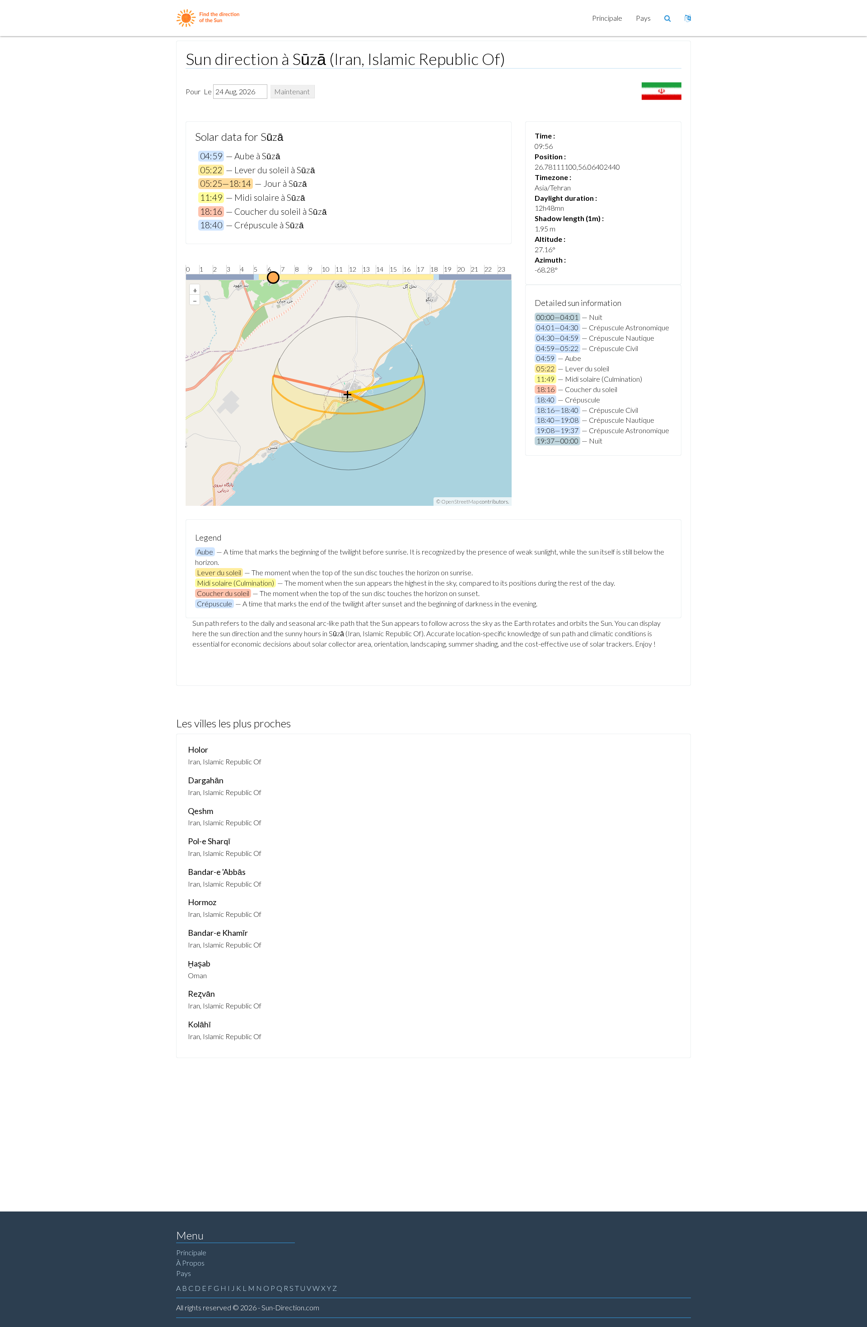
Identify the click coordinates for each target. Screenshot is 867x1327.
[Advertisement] (433, 1126)
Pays (643, 18)
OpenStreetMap (460, 501)
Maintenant (292, 91)
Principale (607, 18)
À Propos (190, 1262)
